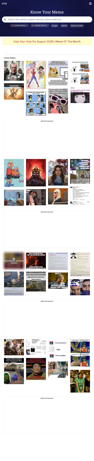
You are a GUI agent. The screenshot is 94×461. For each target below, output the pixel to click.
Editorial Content (77, 26)
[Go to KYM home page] (4, 3)
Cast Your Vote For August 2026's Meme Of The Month (47, 41)
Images (54, 26)
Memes (64, 26)
